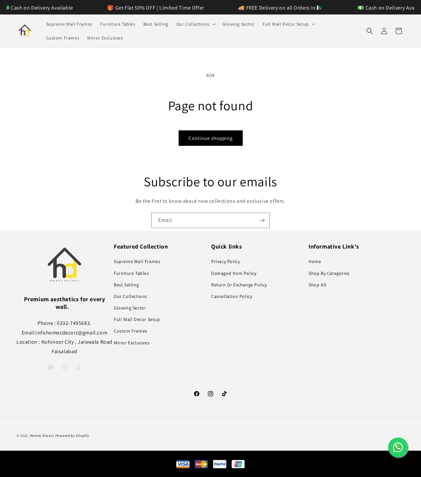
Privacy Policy (225, 261)
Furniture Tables (131, 273)
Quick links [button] (226, 246)
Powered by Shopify (72, 435)
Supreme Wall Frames (137, 261)
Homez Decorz (42, 435)
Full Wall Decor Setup (137, 319)
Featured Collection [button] (141, 246)
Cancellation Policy (231, 296)
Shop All (318, 285)
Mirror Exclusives (131, 343)
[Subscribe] (262, 220)
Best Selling (126, 285)
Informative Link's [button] (334, 246)
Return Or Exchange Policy (239, 285)
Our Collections (130, 296)
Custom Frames (130, 331)
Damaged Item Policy (233, 273)
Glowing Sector (130, 308)
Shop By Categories (329, 273)
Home (315, 261)
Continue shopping (210, 138)
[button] (195, 24)
